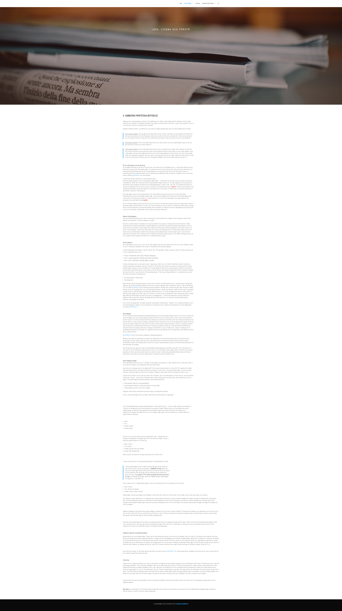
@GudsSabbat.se (183, 604)
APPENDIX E (171, 551)
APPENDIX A (137, 175)
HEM (181, 3)
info (176, 604)
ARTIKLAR (198, 3)
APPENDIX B (136, 287)
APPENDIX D (128, 335)
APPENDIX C (134, 307)
